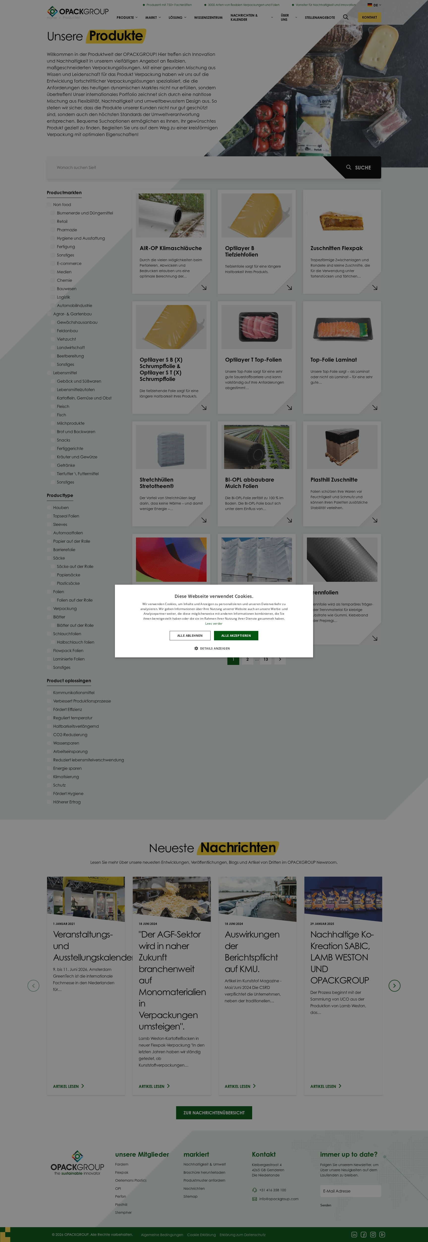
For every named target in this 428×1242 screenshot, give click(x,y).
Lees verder (213, 623)
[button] (214, 648)
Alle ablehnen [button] (190, 635)
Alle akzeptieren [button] (236, 635)
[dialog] (214, 621)
